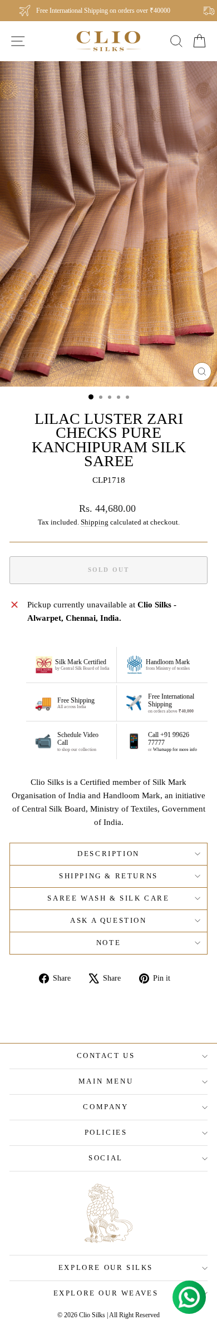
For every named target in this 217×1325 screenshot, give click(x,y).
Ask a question (108, 920)
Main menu (105, 1081)
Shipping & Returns (108, 876)
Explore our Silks (105, 1267)
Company (105, 1106)
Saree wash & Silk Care (108, 898)
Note (108, 942)
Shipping (94, 522)
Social (105, 1158)
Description (108, 853)
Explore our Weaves (106, 1293)
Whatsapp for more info (175, 749)
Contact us (106, 1055)
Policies (106, 1132)
